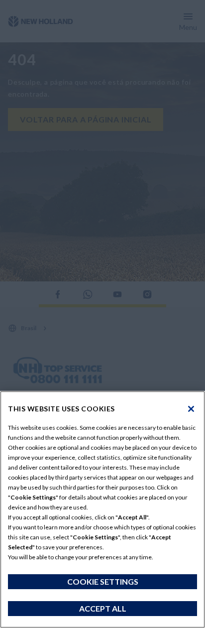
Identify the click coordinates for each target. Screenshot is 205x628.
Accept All (102, 608)
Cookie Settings (102, 581)
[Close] (191, 409)
